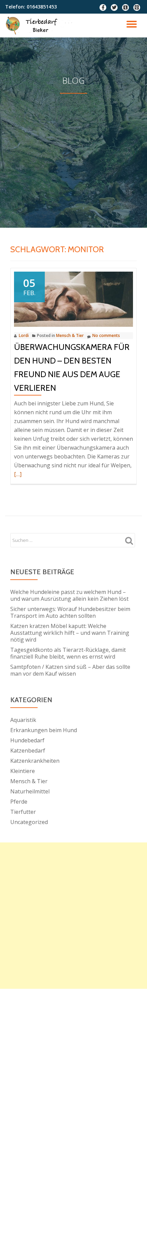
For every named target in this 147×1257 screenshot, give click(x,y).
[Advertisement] (73, 143)
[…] (18, 474)
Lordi (24, 335)
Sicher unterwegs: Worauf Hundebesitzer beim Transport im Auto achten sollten (70, 612)
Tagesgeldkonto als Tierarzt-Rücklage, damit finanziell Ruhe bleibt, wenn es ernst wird (68, 653)
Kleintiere (22, 771)
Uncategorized (29, 822)
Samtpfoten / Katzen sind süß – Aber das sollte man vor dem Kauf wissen (70, 670)
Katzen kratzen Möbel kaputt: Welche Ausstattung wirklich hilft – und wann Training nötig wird (69, 632)
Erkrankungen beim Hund (43, 730)
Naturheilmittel (30, 791)
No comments (106, 335)
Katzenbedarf (27, 750)
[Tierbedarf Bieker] (44, 25)
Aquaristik (23, 720)
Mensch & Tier (70, 335)
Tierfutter (23, 812)
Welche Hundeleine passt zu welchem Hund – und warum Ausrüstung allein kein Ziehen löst (69, 595)
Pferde (18, 801)
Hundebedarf (27, 740)
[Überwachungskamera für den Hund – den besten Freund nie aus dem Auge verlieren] (73, 298)
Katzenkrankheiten (34, 760)
